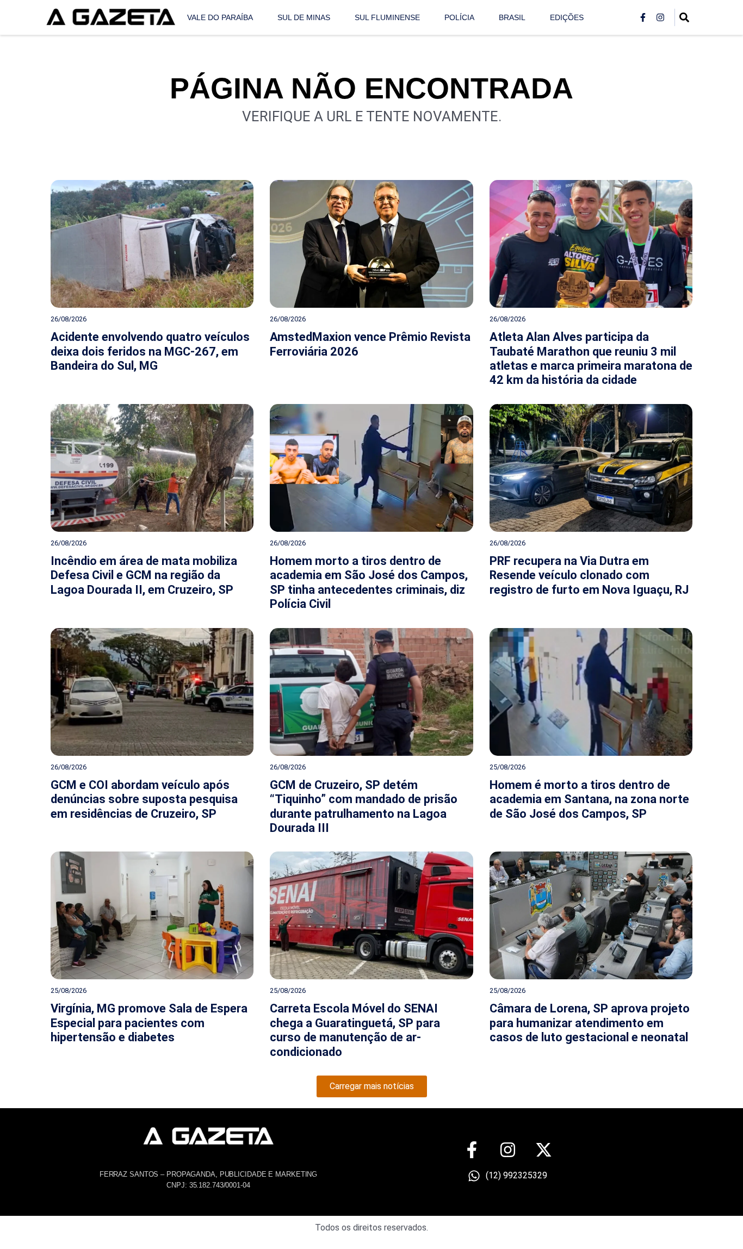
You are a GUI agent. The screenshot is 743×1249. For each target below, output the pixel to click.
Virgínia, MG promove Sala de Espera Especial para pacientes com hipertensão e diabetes (149, 1023)
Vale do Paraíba (220, 17)
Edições (567, 17)
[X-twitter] (543, 1149)
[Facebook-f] (643, 17)
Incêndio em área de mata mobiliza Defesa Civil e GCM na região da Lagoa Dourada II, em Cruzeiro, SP (144, 575)
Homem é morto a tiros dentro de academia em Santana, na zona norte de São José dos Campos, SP (589, 799)
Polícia (459, 17)
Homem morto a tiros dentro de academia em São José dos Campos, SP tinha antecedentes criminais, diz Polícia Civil (369, 582)
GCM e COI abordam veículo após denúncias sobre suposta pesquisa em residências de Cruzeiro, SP (144, 799)
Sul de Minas (303, 17)
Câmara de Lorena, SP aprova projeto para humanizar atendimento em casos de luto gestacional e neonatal (590, 1023)
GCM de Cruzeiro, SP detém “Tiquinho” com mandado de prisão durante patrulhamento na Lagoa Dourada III (363, 806)
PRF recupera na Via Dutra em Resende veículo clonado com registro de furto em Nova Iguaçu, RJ (589, 575)
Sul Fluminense (387, 17)
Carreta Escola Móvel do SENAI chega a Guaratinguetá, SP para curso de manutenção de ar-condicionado (355, 1030)
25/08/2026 (507, 767)
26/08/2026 (68, 319)
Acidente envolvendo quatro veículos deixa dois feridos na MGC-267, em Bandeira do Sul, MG (150, 351)
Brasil (512, 17)
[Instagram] (660, 17)
